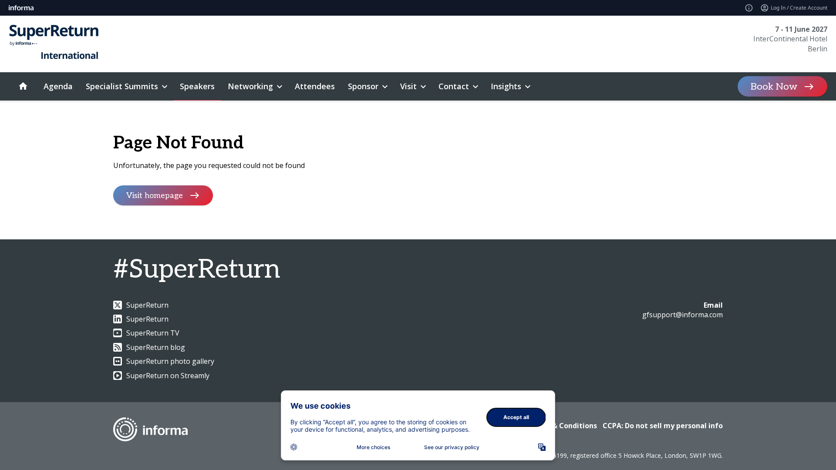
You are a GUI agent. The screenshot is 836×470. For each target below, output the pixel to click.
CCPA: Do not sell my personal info (663, 425)
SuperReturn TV (152, 333)
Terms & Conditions (562, 425)
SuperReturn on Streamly (167, 375)
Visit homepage (154, 195)
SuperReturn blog (155, 347)
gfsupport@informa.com (682, 314)
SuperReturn (147, 305)
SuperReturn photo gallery (170, 361)
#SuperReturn (196, 269)
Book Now (774, 86)
